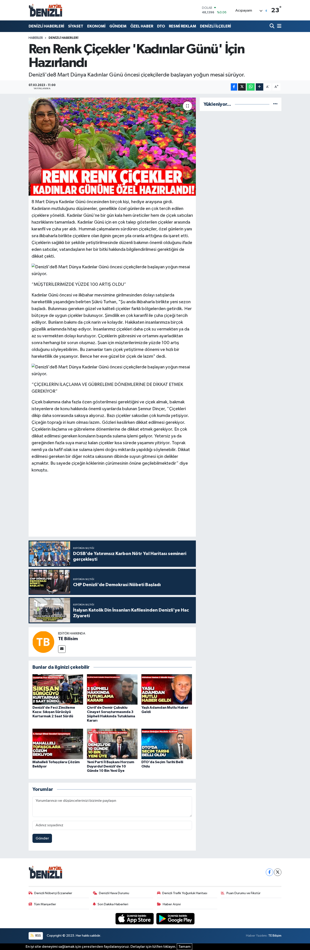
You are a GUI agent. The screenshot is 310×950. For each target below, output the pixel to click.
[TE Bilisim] (43, 642)
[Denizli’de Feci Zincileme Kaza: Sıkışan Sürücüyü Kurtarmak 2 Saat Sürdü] (57, 689)
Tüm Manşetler (45, 904)
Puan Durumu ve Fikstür (243, 893)
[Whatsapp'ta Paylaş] (251, 87)
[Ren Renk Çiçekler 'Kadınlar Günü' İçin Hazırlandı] (112, 147)
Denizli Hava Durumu (114, 893)
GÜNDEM (117, 26)
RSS (38, 935)
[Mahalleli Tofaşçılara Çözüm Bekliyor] (57, 744)
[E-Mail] (62, 649)
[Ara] (272, 26)
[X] (277, 872)
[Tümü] (275, 104)
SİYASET (75, 26)
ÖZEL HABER (141, 26)
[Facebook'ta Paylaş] (234, 87)
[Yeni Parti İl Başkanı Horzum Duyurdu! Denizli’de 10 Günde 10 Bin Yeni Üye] (112, 744)
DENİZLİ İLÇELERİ (215, 26)
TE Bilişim (274, 935)
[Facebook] (269, 872)
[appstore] (135, 918)
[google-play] (175, 918)
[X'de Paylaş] (242, 87)
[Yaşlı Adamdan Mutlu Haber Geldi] (166, 689)
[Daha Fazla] (259, 87)
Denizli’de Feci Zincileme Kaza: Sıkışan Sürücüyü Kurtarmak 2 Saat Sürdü (53, 712)
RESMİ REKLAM (182, 26)
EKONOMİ (96, 26)
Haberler (36, 37)
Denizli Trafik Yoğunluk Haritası (184, 893)
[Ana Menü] (278, 26)
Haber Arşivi (172, 904)
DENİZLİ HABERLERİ (46, 26)
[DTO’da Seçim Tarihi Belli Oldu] (166, 744)
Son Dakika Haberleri (113, 904)
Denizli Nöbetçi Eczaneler (53, 893)
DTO (161, 26)
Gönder (42, 838)
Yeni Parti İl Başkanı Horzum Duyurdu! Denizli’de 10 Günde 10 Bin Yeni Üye (110, 766)
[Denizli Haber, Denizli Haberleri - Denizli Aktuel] (46, 10)
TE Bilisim (68, 639)
